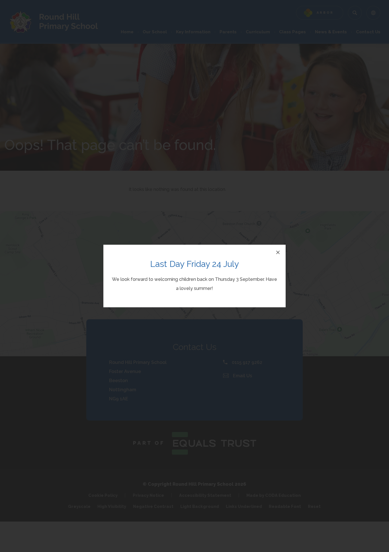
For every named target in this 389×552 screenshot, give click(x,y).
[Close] (278, 252)
